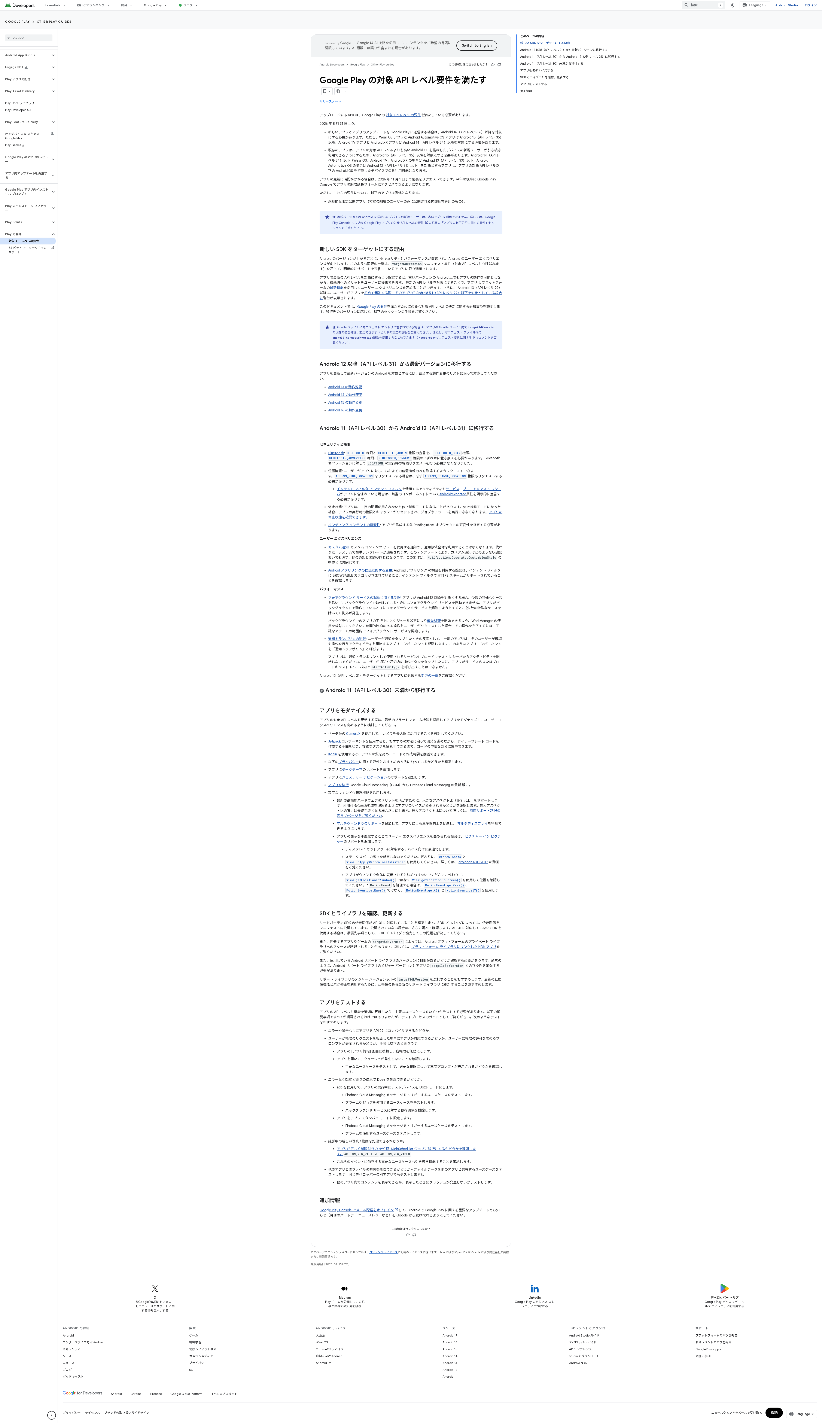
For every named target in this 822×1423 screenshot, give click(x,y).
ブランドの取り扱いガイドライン (126, 1412)
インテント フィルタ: (353, 489)
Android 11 (449, 1376)
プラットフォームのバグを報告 (716, 1335)
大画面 (320, 1335)
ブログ (188, 5)
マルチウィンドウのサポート (359, 824)
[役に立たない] (499, 64)
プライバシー (348, 762)
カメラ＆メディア (201, 1356)
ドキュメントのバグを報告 (713, 1342)
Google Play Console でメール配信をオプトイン (357, 1210)
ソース (67, 1356)
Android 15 (449, 1349)
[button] (25, 55)
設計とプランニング (90, 5)
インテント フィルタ (386, 489)
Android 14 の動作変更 (345, 395)
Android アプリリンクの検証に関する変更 (360, 570)
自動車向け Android (329, 1356)
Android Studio (786, 5)
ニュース (68, 1363)
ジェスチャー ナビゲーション (364, 777)
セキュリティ (71, 1349)
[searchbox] (28, 37)
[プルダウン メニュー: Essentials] (66, 5)
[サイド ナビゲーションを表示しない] (51, 1415)
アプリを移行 (338, 785)
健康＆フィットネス (202, 1349)
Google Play (153, 5)
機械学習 (195, 1342)
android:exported (452, 494)
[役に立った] (493, 64)
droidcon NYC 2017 (473, 862)
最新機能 (337, 288)
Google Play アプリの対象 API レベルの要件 (394, 223)
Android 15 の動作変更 (345, 402)
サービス (452, 489)
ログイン (811, 5)
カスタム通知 (338, 547)
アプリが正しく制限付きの (358, 1149)
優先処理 (434, 621)
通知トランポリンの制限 (347, 639)
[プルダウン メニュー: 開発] (133, 5)
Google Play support (709, 1349)
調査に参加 (702, 1356)
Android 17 (449, 1335)
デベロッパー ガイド (583, 1342)
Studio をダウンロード (584, 1356)
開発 (124, 5)
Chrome (136, 1394)
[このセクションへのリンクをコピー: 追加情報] (344, 1200)
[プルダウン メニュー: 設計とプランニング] (110, 5)
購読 (774, 1413)
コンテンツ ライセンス (383, 1252)
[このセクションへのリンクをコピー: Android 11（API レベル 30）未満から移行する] (440, 690)
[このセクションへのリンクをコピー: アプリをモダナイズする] (380, 711)
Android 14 (449, 1356)
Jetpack (334, 741)
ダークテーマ (352, 770)
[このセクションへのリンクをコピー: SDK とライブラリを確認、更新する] (407, 914)
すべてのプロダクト (224, 1394)
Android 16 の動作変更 (345, 410)
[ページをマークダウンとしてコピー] (338, 91)
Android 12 (449, 1370)
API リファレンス (580, 1349)
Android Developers (332, 64)
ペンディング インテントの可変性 (354, 525)
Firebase (156, 1394)
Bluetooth (336, 453)
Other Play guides (54, 22)
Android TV (323, 1363)
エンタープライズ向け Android (83, 1342)
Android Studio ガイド (584, 1335)
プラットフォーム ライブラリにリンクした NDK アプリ (453, 947)
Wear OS (322, 1342)
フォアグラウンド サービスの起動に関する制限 (364, 598)
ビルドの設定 (389, 332)
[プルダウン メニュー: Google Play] (167, 5)
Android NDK (578, 1363)
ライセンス (92, 1412)
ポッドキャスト (73, 1376)
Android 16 (449, 1342)
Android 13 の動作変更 (345, 387)
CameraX (353, 734)
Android (68, 1335)
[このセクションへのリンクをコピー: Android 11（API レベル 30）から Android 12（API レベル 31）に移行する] (324, 435)
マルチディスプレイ (472, 824)
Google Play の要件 (372, 307)
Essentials (52, 5)
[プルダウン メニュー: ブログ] (198, 5)
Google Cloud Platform (186, 1394)
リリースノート (330, 101)
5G (191, 1370)
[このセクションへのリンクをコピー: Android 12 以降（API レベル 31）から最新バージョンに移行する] (475, 364)
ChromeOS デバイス (330, 1349)
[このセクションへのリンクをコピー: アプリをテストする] (370, 1003)
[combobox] (703, 5)
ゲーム (193, 1335)
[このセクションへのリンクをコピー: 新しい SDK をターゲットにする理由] (408, 249)
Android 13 (449, 1363)
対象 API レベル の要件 (403, 115)
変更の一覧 (429, 676)
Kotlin (332, 754)
